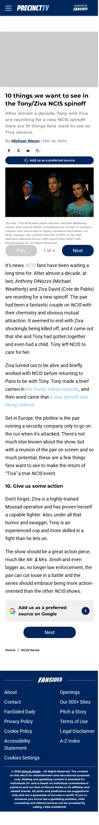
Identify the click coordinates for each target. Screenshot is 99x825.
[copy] (37, 150)
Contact (12, 702)
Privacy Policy (18, 721)
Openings (70, 692)
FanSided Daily (19, 711)
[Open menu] (8, 8)
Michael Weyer (25, 141)
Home (10, 650)
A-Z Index (70, 741)
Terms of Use (74, 721)
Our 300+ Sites (75, 702)
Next (78, 250)
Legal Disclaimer (77, 731)
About (10, 692)
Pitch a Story (73, 711)
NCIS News (30, 650)
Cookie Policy (18, 731)
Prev (21, 250)
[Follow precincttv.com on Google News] (85, 611)
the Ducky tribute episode (52, 389)
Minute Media (31, 771)
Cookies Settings (22, 757)
